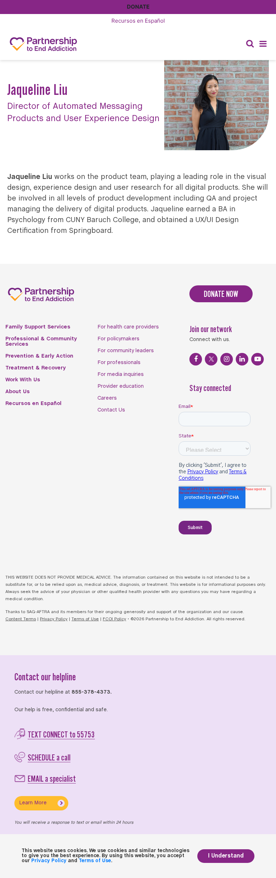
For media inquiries (120, 374)
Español (138, 20)
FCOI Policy (114, 619)
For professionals (119, 362)
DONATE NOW (221, 293)
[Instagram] (226, 359)
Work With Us (22, 379)
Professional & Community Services (41, 341)
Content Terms (20, 619)
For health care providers (128, 327)
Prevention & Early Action (39, 356)
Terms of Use (85, 619)
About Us (17, 391)
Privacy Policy (54, 619)
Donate (138, 6)
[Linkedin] (242, 359)
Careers (107, 398)
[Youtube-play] (257, 359)
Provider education (120, 386)
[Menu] (263, 44)
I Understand (226, 856)
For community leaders (125, 350)
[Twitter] (211, 359)
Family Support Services (37, 327)
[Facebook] (195, 359)
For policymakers (118, 338)
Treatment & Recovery (35, 368)
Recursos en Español (33, 403)
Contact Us (111, 410)
